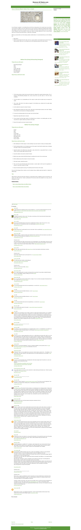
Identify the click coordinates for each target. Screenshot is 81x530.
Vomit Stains (62, 31)
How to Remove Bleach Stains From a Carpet (23, 9)
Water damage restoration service (40, 243)
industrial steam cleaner (40, 340)
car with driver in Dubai (34, 492)
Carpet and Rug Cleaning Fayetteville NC (35, 307)
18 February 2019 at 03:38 (18, 292)
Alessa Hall (16, 322)
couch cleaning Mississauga (46, 229)
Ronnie (15, 434)
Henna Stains (58, 25)
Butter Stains (58, 20)
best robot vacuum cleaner (23, 217)
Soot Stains (63, 30)
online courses (16, 233)
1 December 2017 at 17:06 (18, 245)
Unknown (15, 247)
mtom (15, 311)
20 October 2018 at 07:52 (18, 268)
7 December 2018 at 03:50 (18, 281)
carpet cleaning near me (43, 285)
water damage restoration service (34, 236)
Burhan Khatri (16, 277)
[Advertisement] (40, 6)
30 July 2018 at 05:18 (17, 256)
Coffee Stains (63, 21)
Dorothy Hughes (16, 420)
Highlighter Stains (63, 25)
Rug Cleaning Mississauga (18, 401)
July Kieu (15, 358)
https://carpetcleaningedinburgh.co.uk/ (20, 438)
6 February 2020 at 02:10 (18, 341)
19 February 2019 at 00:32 (18, 303)
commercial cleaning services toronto (31, 381)
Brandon (34, 273)
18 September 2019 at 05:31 (18, 324)
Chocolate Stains (57, 21)
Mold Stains (57, 27)
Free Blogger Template (43, 528)
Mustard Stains (64, 27)
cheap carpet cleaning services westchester (21, 261)
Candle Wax (63, 20)
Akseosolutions (16, 270)
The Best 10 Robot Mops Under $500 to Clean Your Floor (23, 363)
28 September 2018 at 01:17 (18, 262)
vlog (14, 289)
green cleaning (16, 430)
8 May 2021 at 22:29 (17, 372)
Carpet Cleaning (35, 296)
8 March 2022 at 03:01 (17, 396)
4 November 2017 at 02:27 (18, 225)
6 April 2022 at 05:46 (17, 432)
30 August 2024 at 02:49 (18, 485)
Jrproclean (15, 386)
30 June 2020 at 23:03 (17, 348)
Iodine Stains (56, 26)
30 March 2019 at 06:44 (17, 308)
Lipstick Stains (67, 26)
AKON (15, 208)
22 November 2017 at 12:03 (18, 237)
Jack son (15, 221)
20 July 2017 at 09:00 (17, 218)
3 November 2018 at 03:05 (18, 274)
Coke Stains (68, 21)
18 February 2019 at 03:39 (18, 297)
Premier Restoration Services (18, 368)
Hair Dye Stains (61, 24)
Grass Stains (63, 22)
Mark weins (16, 305)
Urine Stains (57, 31)
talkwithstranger (16, 350)
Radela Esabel (16, 398)
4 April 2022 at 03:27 (17, 417)
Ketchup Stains (61, 26)
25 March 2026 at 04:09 (17, 494)
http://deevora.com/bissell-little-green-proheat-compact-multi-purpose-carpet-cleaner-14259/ (30, 210)
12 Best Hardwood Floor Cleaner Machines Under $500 (22, 364)
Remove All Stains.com (40, 2)
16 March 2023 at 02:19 (17, 447)
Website (27, 266)
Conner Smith (16, 258)
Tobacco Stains (67, 30)
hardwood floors (29, 249)
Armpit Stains (60, 19)
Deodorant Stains (56, 22)
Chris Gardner (16, 450)
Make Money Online (43, 527)
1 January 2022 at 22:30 (18, 377)
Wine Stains (66, 31)
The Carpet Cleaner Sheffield (36, 254)
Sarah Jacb (16, 327)
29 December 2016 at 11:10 (18, 212)
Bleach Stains (15, 204)
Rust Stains (58, 30)
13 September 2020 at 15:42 (18, 355)
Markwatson (16, 442)
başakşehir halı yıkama (39, 318)
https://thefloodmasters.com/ (33, 481)
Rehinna (15, 214)
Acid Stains (55, 19)
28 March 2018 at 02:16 (17, 250)
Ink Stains (68, 25)
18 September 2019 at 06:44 (18, 331)
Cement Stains (67, 20)
